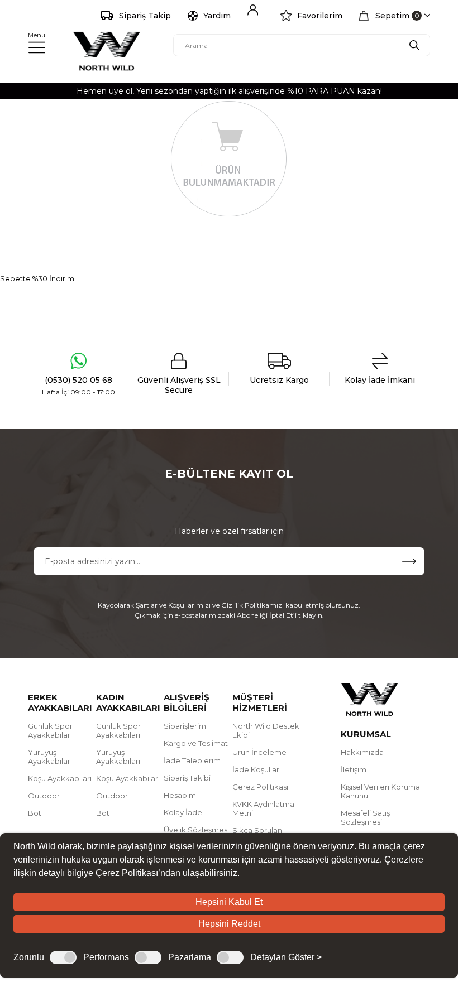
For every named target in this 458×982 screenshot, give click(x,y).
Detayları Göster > (286, 957)
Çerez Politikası (260, 786)
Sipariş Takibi (187, 777)
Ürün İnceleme (259, 752)
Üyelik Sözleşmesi (196, 829)
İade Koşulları (256, 769)
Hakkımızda (362, 752)
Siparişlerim (185, 725)
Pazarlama (189, 957)
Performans (106, 957)
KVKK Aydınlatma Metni (263, 808)
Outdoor (44, 795)
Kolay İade (183, 812)
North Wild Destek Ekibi (265, 730)
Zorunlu (28, 957)
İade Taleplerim (192, 760)
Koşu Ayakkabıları (60, 778)
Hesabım (180, 795)
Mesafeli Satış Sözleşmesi (365, 817)
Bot (34, 812)
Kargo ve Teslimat (196, 743)
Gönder (409, 561)
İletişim (353, 769)
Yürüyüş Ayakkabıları (50, 757)
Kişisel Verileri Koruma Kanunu (380, 791)
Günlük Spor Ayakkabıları (50, 730)
